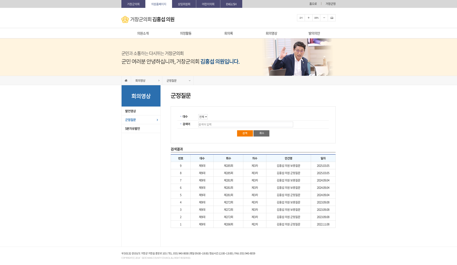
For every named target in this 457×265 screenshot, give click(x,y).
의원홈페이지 (158, 4)
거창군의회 (133, 4)
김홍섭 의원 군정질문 (288, 173)
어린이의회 (208, 4)
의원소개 (143, 33)
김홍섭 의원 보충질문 (288, 165)
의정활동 (185, 33)
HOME (126, 80)
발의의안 (314, 33)
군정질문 (130, 119)
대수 (185, 116)
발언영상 (130, 111)
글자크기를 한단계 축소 (324, 17)
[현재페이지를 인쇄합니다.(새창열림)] (331, 17)
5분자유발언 (132, 128)
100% (316, 17)
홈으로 (313, 3)
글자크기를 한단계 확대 (308, 17)
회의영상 (271, 33)
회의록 (228, 33)
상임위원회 (184, 4)
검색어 (186, 124)
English (231, 4)
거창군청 (331, 3)
